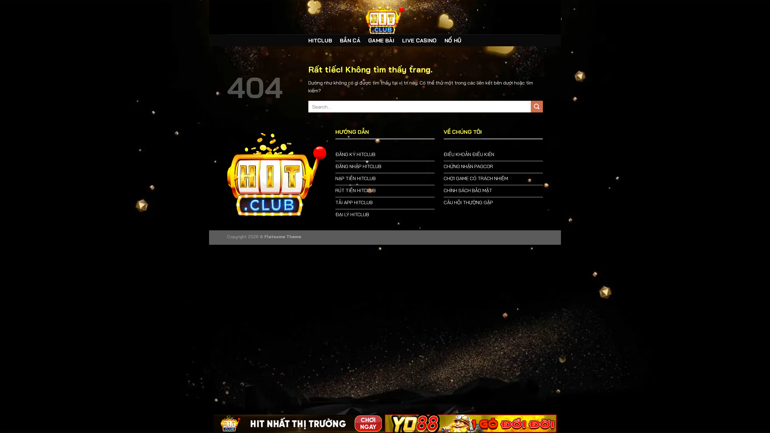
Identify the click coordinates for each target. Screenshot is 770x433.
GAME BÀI (381, 40)
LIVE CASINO (419, 40)
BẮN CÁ (350, 40)
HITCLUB (320, 40)
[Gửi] (537, 106)
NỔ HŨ (453, 40)
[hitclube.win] (385, 17)
